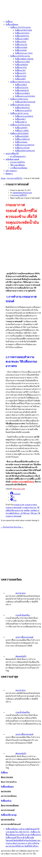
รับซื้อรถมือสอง (12, 24)
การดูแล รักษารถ (29, 508)
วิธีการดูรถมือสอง (17, 165)
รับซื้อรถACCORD (22, 62)
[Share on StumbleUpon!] (5, 525)
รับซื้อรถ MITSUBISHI (19, 133)
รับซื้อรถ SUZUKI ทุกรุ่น (20, 125)
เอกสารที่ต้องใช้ (12, 154)
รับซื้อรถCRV (20, 70)
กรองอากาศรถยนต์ (13, 508)
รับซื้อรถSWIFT (21, 128)
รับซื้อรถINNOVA (22, 36)
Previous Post (7, 527)
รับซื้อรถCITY (20, 73)
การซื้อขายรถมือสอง (18, 168)
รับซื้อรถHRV (20, 79)
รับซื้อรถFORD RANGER (25, 102)
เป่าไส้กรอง (25, 513)
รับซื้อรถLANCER (22, 148)
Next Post (18, 527)
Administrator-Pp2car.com (22, 193)
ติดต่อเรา (9, 174)
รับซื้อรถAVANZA (22, 33)
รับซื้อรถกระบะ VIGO (24, 53)
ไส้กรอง (34, 513)
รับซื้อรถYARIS (21, 47)
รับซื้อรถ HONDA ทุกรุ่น (20, 56)
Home (3, 178)
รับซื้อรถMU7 (20, 119)
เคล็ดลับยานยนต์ (12, 159)
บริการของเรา (11, 171)
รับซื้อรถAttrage (21, 142)
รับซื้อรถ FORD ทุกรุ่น (19, 99)
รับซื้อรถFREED (21, 65)
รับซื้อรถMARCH (22, 90)
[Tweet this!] (2, 525)
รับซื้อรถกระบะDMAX (24, 116)
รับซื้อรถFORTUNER (23, 30)
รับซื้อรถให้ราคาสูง (9, 815)
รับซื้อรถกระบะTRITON (24, 145)
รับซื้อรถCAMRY (22, 39)
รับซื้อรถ (9, 22)
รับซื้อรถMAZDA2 (22, 108)
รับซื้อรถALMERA (22, 93)
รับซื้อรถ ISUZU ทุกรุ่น (19, 113)
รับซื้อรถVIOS (20, 42)
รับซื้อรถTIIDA (21, 85)
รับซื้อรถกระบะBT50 (23, 110)
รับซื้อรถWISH (21, 50)
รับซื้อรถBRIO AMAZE (24, 59)
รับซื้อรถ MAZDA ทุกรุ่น (20, 105)
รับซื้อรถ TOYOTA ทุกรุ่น (20, 27)
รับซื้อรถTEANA (21, 88)
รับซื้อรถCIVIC (21, 67)
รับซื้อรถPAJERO (22, 136)
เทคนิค (27, 510)
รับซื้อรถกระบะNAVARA (25, 96)
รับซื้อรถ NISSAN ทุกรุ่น (20, 82)
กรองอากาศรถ (31, 505)
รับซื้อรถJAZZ (20, 76)
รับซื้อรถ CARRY (22, 131)
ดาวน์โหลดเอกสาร (18, 156)
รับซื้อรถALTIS (21, 45)
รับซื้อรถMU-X (21, 122)
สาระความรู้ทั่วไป (17, 162)
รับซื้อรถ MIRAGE (22, 139)
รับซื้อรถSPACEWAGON (25, 151)
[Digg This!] (10, 525)
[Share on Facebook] (8, 525)
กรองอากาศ (19, 505)
